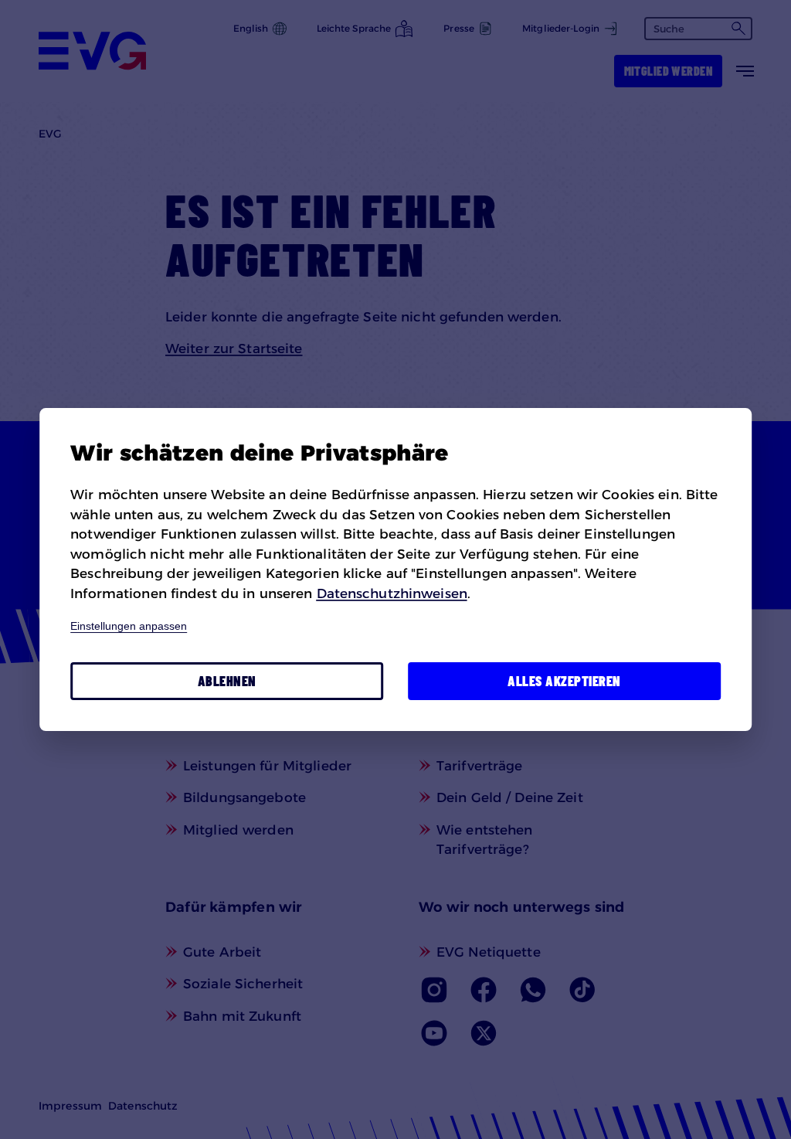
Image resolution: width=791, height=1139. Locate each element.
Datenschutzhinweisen (392, 593)
